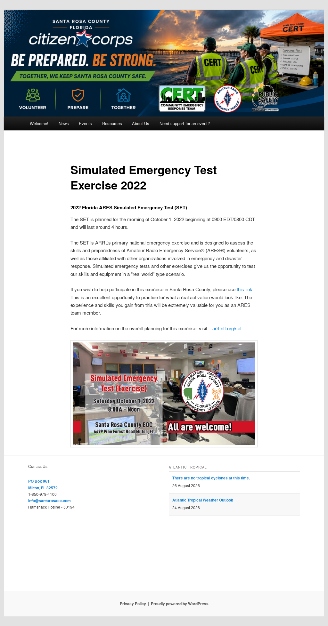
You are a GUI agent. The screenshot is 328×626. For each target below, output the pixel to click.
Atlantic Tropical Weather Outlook (202, 500)
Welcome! (39, 123)
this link (244, 289)
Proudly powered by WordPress (180, 603)
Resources (112, 123)
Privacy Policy (133, 603)
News (64, 123)
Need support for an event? (185, 123)
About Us (140, 123)
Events (85, 123)
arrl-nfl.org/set (227, 328)
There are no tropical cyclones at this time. (211, 478)
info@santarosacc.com (49, 500)
